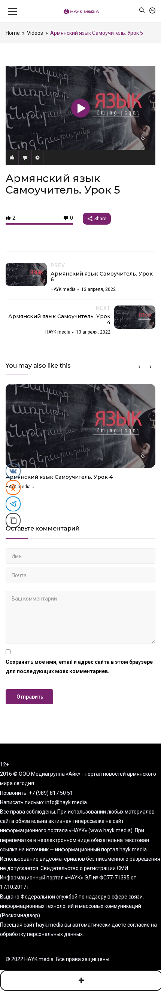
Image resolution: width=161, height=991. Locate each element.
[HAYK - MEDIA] (80, 11)
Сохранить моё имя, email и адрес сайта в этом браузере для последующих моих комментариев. (79, 666)
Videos (35, 33)
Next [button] (150, 367)
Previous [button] (139, 367)
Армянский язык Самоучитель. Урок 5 (63, 184)
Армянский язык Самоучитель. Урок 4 (59, 477)
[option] (80, 439)
